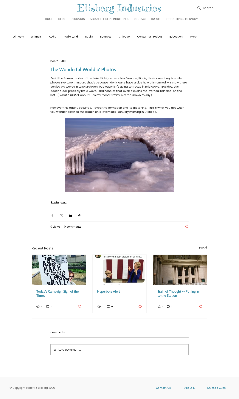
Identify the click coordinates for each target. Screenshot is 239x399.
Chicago (124, 36)
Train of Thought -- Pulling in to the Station (178, 293)
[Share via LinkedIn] (70, 215)
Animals (36, 36)
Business (105, 36)
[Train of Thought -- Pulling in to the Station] (180, 270)
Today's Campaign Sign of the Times (57, 293)
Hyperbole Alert (108, 291)
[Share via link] (79, 215)
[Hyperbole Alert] (120, 270)
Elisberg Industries (119, 8)
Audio (52, 36)
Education (176, 36)
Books (89, 36)
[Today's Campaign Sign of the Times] (59, 270)
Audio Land (71, 36)
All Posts (18, 36)
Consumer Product (149, 36)
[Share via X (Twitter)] (61, 215)
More (193, 36)
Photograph (58, 202)
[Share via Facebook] (52, 215)
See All (203, 247)
